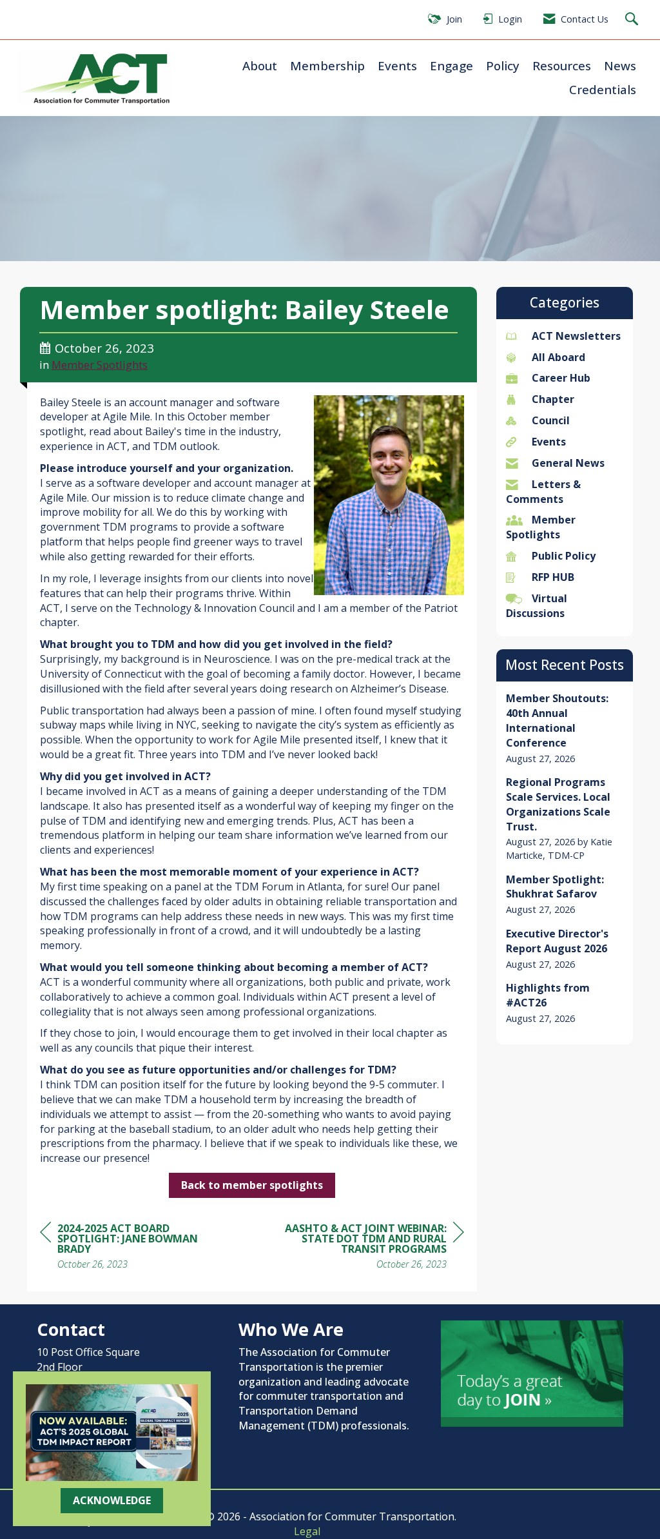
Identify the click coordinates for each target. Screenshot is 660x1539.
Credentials (602, 89)
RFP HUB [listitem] (553, 577)
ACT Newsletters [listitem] (576, 336)
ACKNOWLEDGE (112, 1500)
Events (397, 65)
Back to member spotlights (252, 1185)
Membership (327, 65)
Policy (502, 65)
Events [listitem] (549, 442)
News (620, 65)
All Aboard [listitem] (558, 357)
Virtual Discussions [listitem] (536, 605)
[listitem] (565, 728)
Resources (561, 65)
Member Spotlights (100, 364)
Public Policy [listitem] (564, 556)
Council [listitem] (551, 420)
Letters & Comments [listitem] (543, 491)
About (259, 65)
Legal (307, 1531)
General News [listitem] (568, 463)
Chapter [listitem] (553, 399)
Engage (451, 65)
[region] (367, 1248)
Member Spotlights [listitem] (541, 527)
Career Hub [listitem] (561, 378)
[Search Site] (633, 20)
